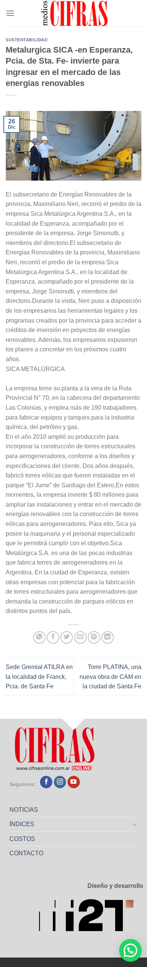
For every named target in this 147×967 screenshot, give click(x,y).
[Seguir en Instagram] (60, 782)
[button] (130, 950)
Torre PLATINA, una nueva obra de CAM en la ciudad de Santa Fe (110, 676)
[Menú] (10, 13)
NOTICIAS (23, 809)
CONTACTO (26, 853)
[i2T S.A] (90, 917)
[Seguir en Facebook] (46, 782)
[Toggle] (135, 824)
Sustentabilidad (26, 39)
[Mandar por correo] (80, 637)
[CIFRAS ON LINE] (75, 13)
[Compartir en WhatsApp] (39, 637)
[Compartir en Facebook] (53, 637)
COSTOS (22, 839)
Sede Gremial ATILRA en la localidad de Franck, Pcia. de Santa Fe (39, 676)
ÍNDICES (21, 824)
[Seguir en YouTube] (73, 782)
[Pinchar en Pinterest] (94, 637)
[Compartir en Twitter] (66, 637)
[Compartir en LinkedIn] (107, 637)
